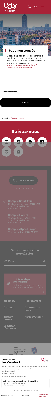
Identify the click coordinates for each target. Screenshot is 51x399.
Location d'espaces (10, 327)
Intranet (9, 307)
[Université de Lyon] (21, 352)
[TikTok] (18, 142)
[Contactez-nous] (29, 7)
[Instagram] (6, 142)
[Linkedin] (30, 142)
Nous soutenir (34, 316)
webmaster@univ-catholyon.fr (22, 65)
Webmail (9, 301)
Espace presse (8, 318)
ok (44, 261)
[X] (18, 152)
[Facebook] (42, 142)
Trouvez (25, 102)
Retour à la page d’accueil (20, 67)
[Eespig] (34, 352)
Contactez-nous (26, 180)
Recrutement (33, 301)
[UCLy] (10, 7)
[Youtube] (6, 152)
